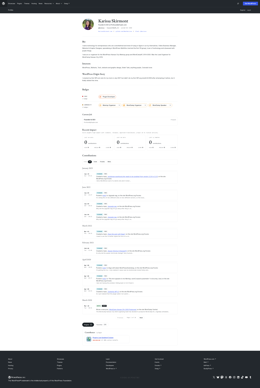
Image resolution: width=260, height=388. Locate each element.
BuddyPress (209, 368)
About (10, 359)
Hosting (10, 365)
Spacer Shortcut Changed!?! (117, 251)
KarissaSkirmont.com (105, 31)
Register (242, 10)
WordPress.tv (111, 368)
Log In (249, 10)
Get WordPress (250, 3)
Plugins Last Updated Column (103, 337)
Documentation (111, 362)
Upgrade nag (112, 206)
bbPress (207, 365)
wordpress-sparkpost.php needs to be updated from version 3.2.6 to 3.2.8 (133, 176)
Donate (158, 365)
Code (95, 161)
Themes (59, 362)
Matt (206, 362)
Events (157, 362)
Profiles (10, 10)
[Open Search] (238, 3)
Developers (110, 365)
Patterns (60, 368)
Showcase (60, 359)
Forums (102, 161)
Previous (120, 317)
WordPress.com (210, 359)
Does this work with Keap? (116, 234)
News (10, 362)
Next (141, 317)
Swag (157, 368)
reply (104, 195)
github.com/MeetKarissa (124, 31)
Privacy (10, 368)
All (90, 161)
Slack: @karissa (140, 31)
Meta (109, 161)
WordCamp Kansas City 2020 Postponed (122, 309)
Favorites (101, 324)
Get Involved (159, 359)
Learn (108, 359)
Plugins (87, 324)
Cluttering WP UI (113, 291)
